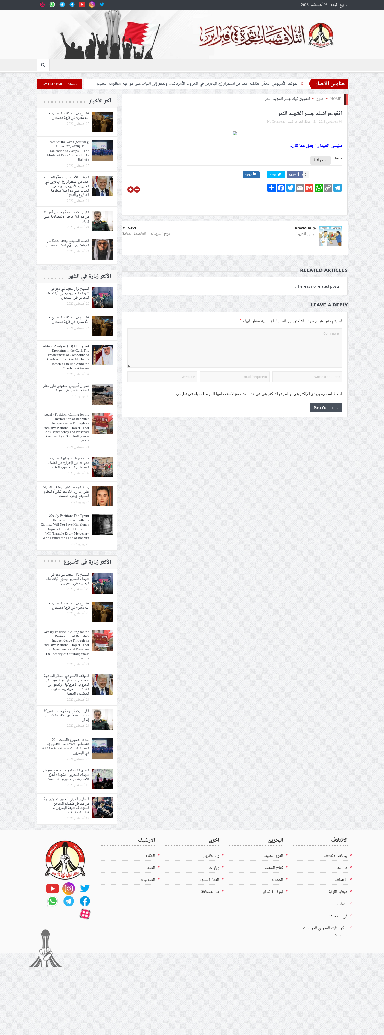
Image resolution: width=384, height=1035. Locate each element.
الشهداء (277, 880)
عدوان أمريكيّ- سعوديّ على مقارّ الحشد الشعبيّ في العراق (66, 388)
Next (131, 228)
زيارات (214, 868)
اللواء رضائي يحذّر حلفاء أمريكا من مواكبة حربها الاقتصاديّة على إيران (66, 216)
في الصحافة (337, 916)
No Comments (276, 122)
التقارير (341, 904)
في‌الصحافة (210, 892)
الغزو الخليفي (273, 856)
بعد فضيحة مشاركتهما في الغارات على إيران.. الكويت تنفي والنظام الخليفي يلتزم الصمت (65, 491)
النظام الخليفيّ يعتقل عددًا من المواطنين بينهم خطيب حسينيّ (67, 243)
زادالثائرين (211, 856)
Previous (303, 228)
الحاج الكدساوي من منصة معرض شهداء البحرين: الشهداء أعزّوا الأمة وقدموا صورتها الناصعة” (66, 775)
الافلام (150, 856)
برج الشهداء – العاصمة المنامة (146, 234)
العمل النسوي (209, 880)
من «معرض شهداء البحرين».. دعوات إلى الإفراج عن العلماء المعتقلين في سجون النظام (68, 463)
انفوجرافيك (295, 122)
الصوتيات (147, 880)
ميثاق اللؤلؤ (338, 892)
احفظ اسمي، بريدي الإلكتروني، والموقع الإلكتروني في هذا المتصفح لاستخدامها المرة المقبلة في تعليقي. (258, 394)
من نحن (341, 868)
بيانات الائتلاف (335, 856)
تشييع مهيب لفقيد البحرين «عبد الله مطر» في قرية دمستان (66, 115)
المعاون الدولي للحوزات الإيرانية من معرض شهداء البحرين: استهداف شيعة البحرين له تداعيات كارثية (66, 806)
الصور (150, 868)
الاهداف (341, 880)
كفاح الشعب (274, 868)
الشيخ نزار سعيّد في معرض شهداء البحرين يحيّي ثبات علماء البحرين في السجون (66, 293)
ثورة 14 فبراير (272, 892)
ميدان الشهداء (304, 234)
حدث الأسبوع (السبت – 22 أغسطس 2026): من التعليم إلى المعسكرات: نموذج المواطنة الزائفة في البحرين (65, 746)
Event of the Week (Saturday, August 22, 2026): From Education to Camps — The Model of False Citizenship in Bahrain (68, 151)
